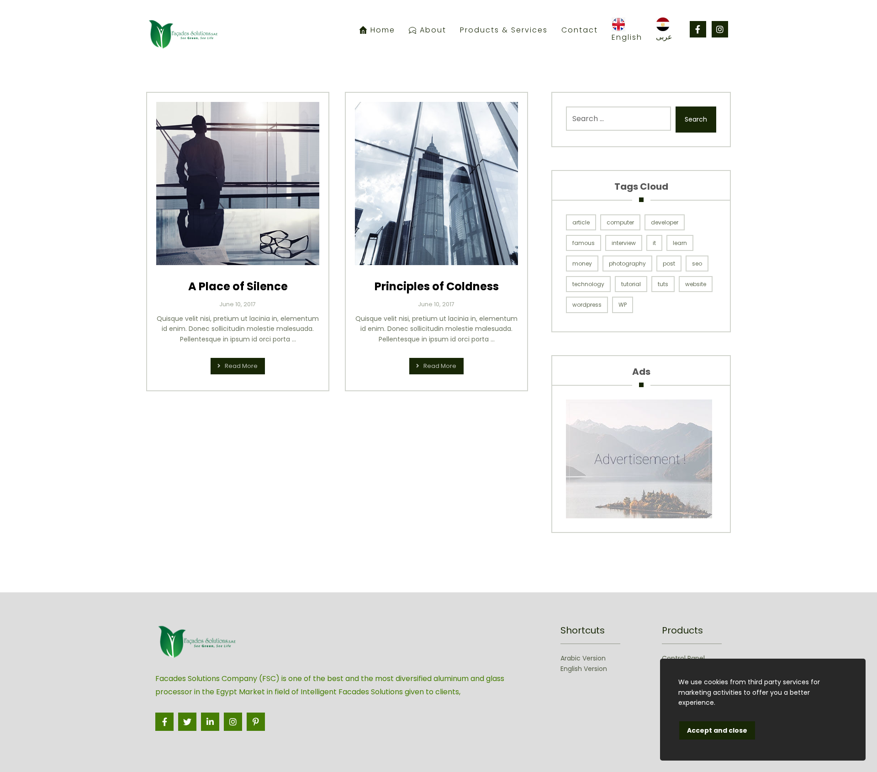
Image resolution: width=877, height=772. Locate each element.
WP (622, 305)
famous (583, 243)
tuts (663, 284)
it (654, 243)
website (695, 284)
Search (696, 119)
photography (627, 263)
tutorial (631, 284)
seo (697, 263)
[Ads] (641, 458)
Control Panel (683, 658)
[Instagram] (233, 722)
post (669, 263)
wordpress (587, 305)
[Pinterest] (256, 722)
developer (664, 222)
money (582, 263)
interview (624, 243)
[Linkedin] (210, 722)
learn (680, 243)
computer (620, 222)
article (581, 222)
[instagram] (720, 29)
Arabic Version (583, 658)
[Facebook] (698, 29)
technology (588, 284)
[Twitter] (187, 722)
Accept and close (717, 730)
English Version (583, 668)
